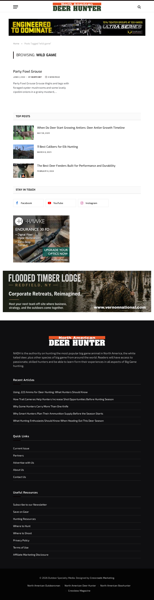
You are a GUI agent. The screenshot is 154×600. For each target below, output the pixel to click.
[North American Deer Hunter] (77, 7)
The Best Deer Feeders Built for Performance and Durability (76, 166)
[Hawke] (41, 261)
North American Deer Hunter (80, 585)
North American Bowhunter (115, 585)
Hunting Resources (24, 518)
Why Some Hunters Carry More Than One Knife (40, 406)
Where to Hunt (21, 526)
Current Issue (21, 448)
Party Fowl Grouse (27, 71)
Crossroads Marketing (102, 577)
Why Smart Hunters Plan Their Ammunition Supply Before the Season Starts (58, 413)
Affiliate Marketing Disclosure (30, 554)
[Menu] (15, 7)
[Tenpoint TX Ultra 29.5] (77, 27)
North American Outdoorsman (43, 585)
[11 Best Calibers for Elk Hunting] (23, 151)
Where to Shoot (22, 533)
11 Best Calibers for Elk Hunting (57, 147)
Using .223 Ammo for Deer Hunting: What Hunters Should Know (50, 392)
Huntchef (36, 77)
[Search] (139, 7)
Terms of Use (21, 547)
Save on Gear (21, 511)
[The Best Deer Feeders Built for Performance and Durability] (23, 170)
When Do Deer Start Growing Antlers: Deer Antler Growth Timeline (81, 128)
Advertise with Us (23, 462)
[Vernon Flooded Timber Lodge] (77, 311)
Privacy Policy (21, 540)
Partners (18, 455)
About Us (18, 469)
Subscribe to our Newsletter (30, 504)
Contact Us (19, 476)
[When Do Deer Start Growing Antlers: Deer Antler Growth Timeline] (23, 132)
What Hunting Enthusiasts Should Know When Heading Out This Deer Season (58, 420)
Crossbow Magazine (79, 590)
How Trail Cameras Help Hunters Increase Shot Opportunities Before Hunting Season (63, 399)
